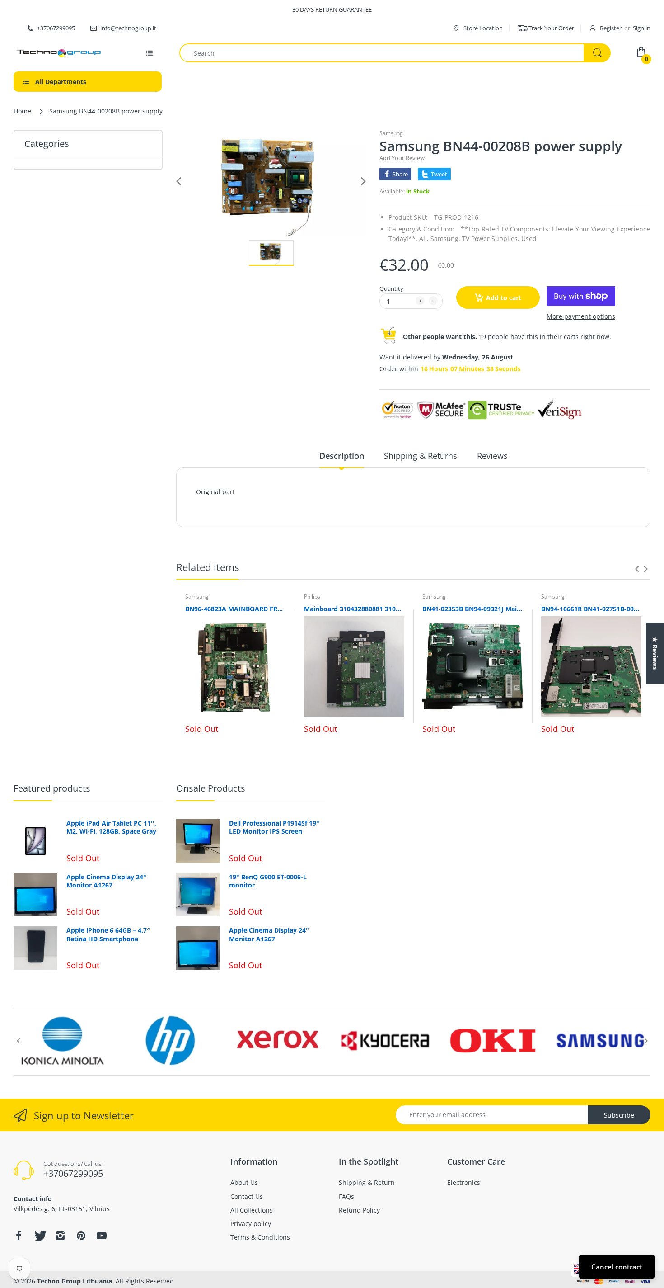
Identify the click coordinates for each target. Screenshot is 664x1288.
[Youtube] (102, 1235)
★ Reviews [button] (655, 653)
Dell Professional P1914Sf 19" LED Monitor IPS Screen (274, 827)
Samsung (391, 133)
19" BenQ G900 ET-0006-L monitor (268, 881)
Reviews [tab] (492, 455)
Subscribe (619, 1115)
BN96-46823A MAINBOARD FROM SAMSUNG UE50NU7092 (235, 608)
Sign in (641, 28)
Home (22, 111)
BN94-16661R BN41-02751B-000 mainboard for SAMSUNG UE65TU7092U (591, 608)
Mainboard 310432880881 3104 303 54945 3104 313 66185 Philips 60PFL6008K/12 (354, 608)
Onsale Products (210, 788)
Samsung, (445, 238)
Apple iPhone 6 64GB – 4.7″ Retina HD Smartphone (108, 934)
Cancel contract (616, 1266)
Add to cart (503, 297)
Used (529, 238)
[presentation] (636, 569)
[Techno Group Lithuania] (59, 53)
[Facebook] (18, 1235)
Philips (312, 596)
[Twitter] (39, 1235)
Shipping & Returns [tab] (420, 455)
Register (611, 28)
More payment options (581, 316)
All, (424, 238)
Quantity (391, 288)
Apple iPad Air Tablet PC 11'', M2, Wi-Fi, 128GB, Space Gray (111, 827)
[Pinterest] (81, 1235)
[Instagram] (60, 1235)
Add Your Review (402, 158)
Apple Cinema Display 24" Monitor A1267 (106, 881)
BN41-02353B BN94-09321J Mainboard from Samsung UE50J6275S (472, 608)
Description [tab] (341, 455)
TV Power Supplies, (490, 238)
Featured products (52, 788)
